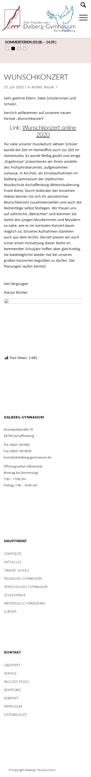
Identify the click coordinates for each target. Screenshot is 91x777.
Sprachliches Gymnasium (26, 587)
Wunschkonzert (36, 77)
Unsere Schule (16, 570)
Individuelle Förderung (25, 603)
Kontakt (11, 698)
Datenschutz (15, 715)
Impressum (13, 706)
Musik (49, 87)
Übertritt (12, 665)
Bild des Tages (16, 682)
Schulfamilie (15, 595)
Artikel (37, 87)
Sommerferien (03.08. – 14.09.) (30, 42)
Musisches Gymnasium (23, 579)
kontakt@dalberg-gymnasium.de (27, 457)
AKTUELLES (12, 562)
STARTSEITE (13, 554)
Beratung (12, 690)
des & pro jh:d (46, 770)
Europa (10, 611)
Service (10, 673)
